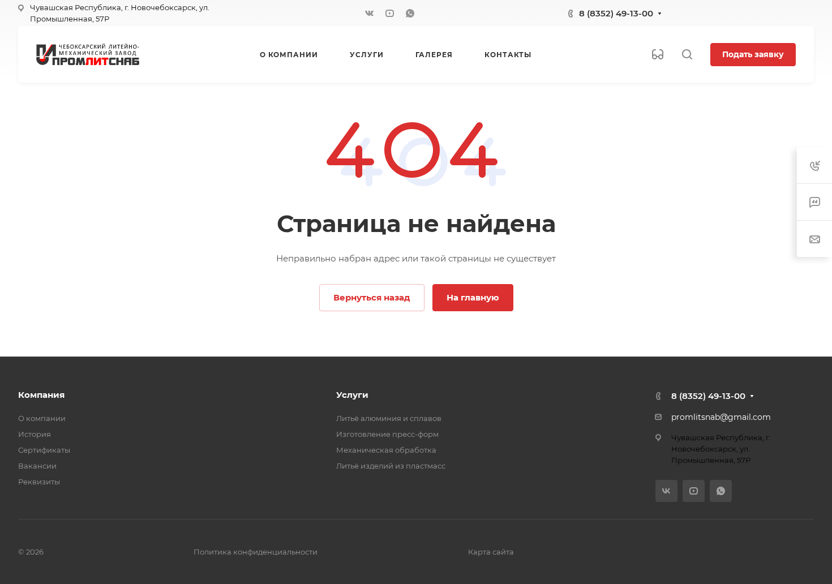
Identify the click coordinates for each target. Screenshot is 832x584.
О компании (42, 418)
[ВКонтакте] (369, 13)
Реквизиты (39, 481)
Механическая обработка (386, 449)
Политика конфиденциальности (256, 551)
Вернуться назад (371, 297)
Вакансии (37, 465)
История (34, 434)
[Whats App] (409, 13)
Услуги (352, 394)
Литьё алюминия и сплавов (388, 418)
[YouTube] (389, 13)
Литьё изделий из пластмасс (390, 465)
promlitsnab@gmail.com (721, 417)
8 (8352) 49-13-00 (616, 13)
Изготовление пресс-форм (387, 434)
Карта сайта (491, 551)
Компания (41, 394)
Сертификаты (44, 449)
